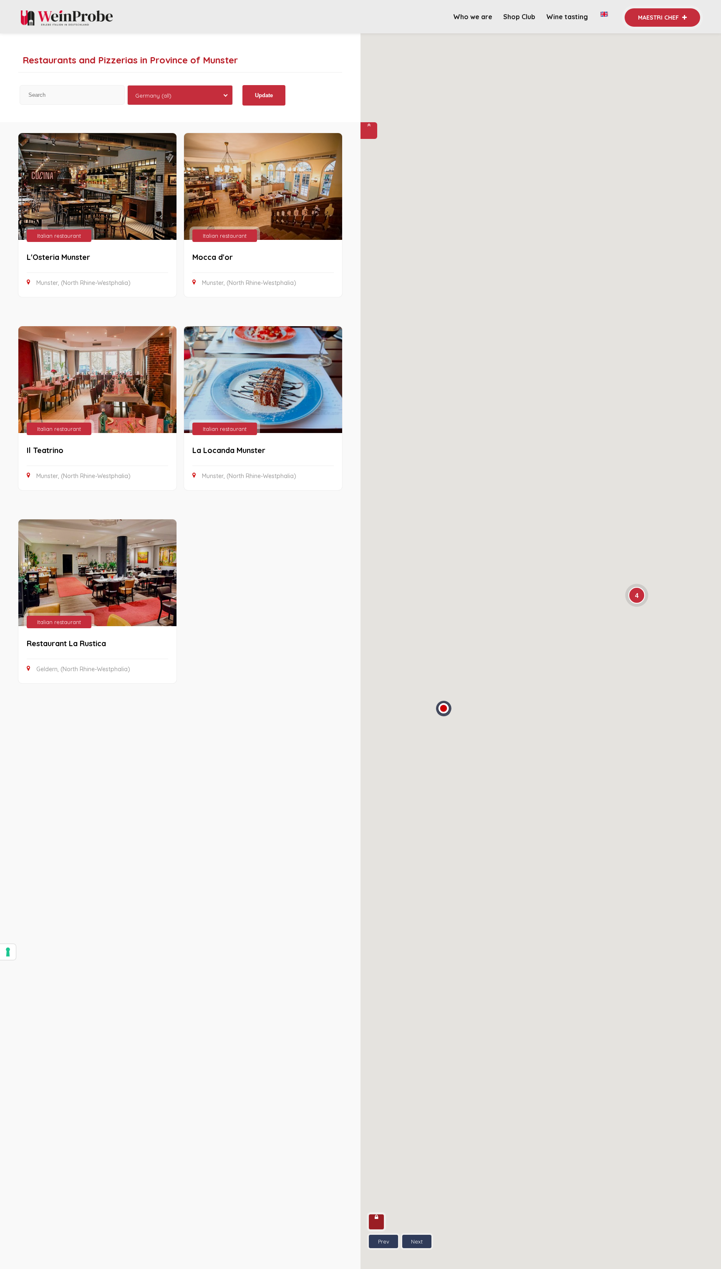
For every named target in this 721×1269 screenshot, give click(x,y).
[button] (443, 710)
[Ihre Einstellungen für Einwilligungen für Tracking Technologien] (8, 952)
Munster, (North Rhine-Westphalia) (83, 283)
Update (264, 95)
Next (417, 1241)
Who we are (472, 17)
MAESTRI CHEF (659, 17)
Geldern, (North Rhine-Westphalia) (83, 669)
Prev (383, 1241)
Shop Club (519, 17)
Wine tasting (568, 17)
